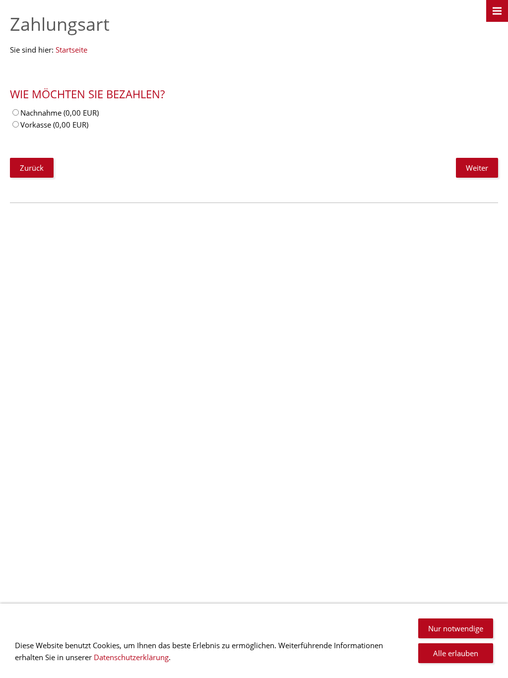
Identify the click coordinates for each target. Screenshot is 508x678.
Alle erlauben (455, 653)
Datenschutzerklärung (131, 657)
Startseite (71, 50)
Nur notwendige (455, 628)
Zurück (32, 168)
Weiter (477, 168)
